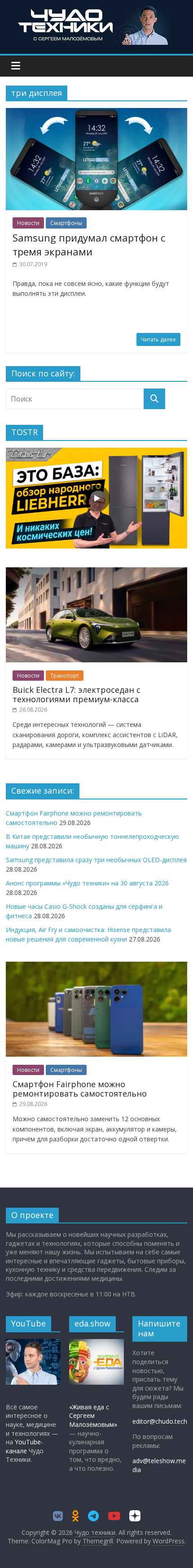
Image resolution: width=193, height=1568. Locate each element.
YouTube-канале (24, 1446)
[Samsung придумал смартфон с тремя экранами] (96, 113)
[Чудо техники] (96, 10)
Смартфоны (66, 223)
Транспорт (64, 675)
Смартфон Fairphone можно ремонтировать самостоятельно (80, 1089)
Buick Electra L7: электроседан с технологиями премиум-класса (76, 694)
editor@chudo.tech (159, 1421)
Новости (28, 223)
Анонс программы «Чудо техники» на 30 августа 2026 (87, 883)
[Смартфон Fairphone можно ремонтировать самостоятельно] (96, 966)
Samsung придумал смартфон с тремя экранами (89, 244)
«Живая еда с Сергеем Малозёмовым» (93, 1416)
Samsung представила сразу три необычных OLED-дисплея (96, 859)
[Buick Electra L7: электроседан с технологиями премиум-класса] (96, 572)
